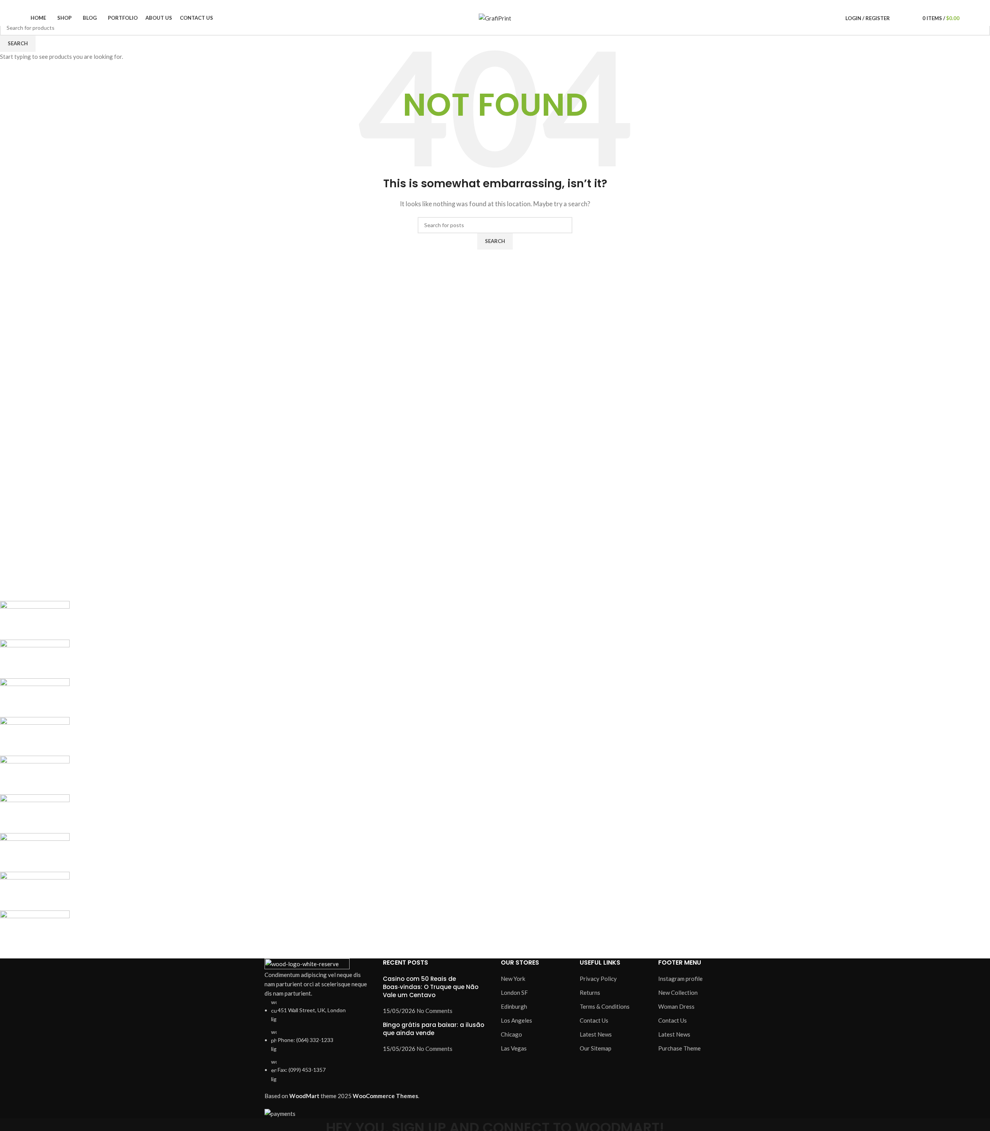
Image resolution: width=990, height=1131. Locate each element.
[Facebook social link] (822, 5)
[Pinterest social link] (857, 5)
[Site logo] (495, 17)
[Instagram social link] (839, 5)
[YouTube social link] (848, 5)
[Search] (897, 18)
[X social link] (830, 5)
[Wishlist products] (908, 18)
